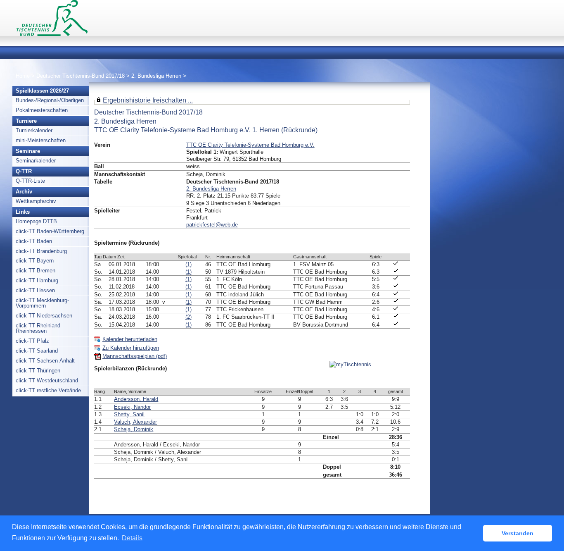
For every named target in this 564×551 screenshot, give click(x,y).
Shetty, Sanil (129, 414)
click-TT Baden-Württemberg (50, 231)
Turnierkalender (34, 130)
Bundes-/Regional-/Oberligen (50, 100)
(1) (188, 264)
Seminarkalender (36, 160)
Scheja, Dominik (133, 429)
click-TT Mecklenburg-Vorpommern (42, 303)
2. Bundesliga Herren (156, 76)
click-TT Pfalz (32, 341)
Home (23, 76)
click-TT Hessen (35, 290)
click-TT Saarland (37, 351)
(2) (188, 317)
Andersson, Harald (136, 399)
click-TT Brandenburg (41, 251)
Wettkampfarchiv (36, 201)
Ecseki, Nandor (132, 407)
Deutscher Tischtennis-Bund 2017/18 (80, 76)
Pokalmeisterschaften (42, 110)
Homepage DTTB (36, 221)
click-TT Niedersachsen (44, 315)
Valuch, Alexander (135, 422)
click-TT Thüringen (38, 370)
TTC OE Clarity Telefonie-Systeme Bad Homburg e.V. (250, 145)
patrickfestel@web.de (212, 225)
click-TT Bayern (35, 261)
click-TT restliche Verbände (48, 390)
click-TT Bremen (35, 270)
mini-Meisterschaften (41, 140)
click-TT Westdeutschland (47, 380)
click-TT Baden (34, 241)
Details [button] (132, 537)
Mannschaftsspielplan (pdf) (134, 356)
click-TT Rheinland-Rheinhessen (39, 328)
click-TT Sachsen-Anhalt (45, 361)
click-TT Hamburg (37, 280)
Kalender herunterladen (129, 339)
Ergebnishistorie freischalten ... (148, 100)
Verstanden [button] (517, 533)
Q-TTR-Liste (30, 181)
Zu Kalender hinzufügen (130, 348)
